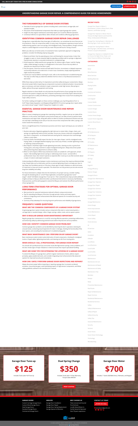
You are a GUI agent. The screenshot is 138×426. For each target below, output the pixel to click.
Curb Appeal (91, 99)
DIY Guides (91, 142)
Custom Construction (94, 105)
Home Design (92, 205)
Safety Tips (91, 318)
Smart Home (91, 332)
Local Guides (91, 252)
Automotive (91, 65)
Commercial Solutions (94, 92)
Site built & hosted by (69, 424)
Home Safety (91, 218)
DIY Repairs (91, 152)
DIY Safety (91, 155)
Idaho (89, 232)
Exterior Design (92, 172)
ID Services (91, 228)
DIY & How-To (92, 129)
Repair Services (92, 295)
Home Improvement (94, 208)
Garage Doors (92, 198)
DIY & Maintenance (93, 132)
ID (88, 225)
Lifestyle (90, 238)
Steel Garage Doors (28, 407)
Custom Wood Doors (94, 122)
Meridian (90, 275)
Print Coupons (69, 387)
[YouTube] (130, 1)
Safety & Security (93, 315)
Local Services (92, 255)
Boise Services (92, 75)
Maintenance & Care (94, 262)
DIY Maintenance (93, 145)
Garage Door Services (94, 188)
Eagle (89, 162)
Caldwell (90, 89)
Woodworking (92, 341)
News (89, 282)
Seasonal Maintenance (94, 322)
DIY (89, 125)
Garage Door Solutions (95, 192)
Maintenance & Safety (94, 268)
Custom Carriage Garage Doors (31, 403)
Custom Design (92, 109)
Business (90, 82)
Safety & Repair (92, 312)
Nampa (90, 278)
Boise (89, 69)
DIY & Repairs (92, 135)
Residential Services (94, 302)
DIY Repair (91, 149)
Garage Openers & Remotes (54, 409)
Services (90, 328)
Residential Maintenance (95, 298)
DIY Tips (90, 159)
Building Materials (93, 79)
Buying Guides (92, 85)
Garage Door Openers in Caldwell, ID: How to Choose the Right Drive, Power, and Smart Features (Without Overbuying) (100, 56)
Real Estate (91, 288)
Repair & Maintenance (94, 292)
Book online (116, 6)
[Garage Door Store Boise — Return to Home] (3, 7)
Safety (89, 305)
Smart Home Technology (95, 335)
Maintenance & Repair (94, 265)
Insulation (91, 235)
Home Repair (92, 215)
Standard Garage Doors (29, 409)
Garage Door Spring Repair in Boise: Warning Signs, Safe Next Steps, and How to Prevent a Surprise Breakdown (101, 49)
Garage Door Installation (53, 403)
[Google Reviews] (135, 1)
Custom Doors (92, 112)
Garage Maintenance (94, 202)
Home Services (92, 222)
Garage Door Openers (94, 182)
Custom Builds (92, 102)
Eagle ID (90, 165)
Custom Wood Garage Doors (31, 405)
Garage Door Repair (94, 185)
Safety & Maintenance (94, 308)
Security (90, 325)
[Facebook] (127, 1)
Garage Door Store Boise (63, 423)
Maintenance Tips (93, 272)
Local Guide (91, 248)
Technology (91, 338)
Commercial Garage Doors (30, 411)
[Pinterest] (133, 1)
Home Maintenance (94, 212)
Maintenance (92, 258)
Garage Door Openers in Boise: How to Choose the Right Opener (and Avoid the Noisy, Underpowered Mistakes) (100, 36)
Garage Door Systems (94, 195)
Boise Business (92, 72)
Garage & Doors (93, 175)
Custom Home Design (94, 115)
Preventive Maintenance (95, 285)
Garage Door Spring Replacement (56, 407)
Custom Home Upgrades (95, 119)
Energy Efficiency (93, 169)
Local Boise (91, 242)
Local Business (92, 245)
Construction (92, 95)
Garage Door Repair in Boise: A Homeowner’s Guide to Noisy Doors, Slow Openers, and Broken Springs (100, 28)
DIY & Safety (91, 139)
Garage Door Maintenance (96, 178)
